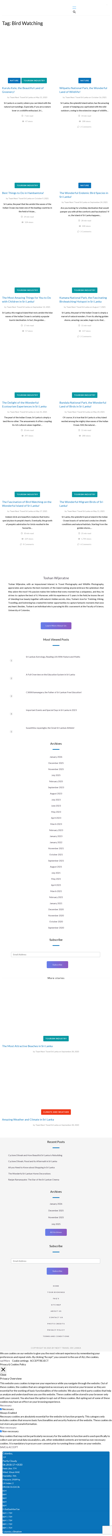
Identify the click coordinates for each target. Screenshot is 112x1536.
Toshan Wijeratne (56, 578)
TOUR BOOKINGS (56, 1292)
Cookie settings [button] (20, 1360)
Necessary (8, 1409)
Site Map (56, 1305)
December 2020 (56, 909)
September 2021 (56, 860)
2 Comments (85, 127)
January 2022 (56, 842)
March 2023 (56, 824)
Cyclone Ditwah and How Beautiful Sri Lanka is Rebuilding (35, 1155)
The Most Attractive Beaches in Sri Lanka (27, 1046)
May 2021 (56, 878)
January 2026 (56, 756)
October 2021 (56, 854)
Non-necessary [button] (8, 1427)
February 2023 (56, 830)
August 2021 (56, 866)
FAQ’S (56, 1298)
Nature (14, 80)
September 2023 (56, 787)
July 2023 (56, 799)
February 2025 (56, 781)
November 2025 (56, 769)
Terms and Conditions (56, 1336)
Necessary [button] (5, 1405)
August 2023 (56, 793)
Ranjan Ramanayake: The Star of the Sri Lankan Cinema (33, 1179)
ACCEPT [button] (35, 1360)
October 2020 (56, 921)
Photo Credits (56, 1324)
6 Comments (85, 544)
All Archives (56, 1232)
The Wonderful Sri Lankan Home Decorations (29, 1173)
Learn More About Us (56, 625)
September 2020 (56, 927)
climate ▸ (12, 1531)
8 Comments (28, 544)
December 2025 (56, 763)
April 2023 (56, 817)
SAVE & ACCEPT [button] (9, 1447)
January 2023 (56, 836)
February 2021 (56, 897)
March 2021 (56, 891)
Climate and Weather (56, 1112)
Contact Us (56, 1317)
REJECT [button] (44, 1360)
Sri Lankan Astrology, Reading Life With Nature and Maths (53, 656)
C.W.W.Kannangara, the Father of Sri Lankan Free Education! (54, 692)
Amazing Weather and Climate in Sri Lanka (28, 1119)
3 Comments (85, 231)
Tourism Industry (34, 80)
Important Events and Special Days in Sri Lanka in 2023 (51, 710)
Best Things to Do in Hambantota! (23, 192)
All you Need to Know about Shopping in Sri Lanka (31, 1167)
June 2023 (56, 805)
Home (56, 1286)
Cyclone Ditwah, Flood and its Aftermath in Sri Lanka (32, 1161)
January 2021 (56, 903)
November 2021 (56, 848)
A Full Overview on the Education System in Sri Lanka (50, 674)
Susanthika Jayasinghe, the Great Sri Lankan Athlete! (50, 727)
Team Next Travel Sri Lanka (21, 97)
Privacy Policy (56, 1330)
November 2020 (56, 915)
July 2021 (56, 872)
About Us (56, 1311)
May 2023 (56, 811)
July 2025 (56, 775)
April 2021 (56, 885)
